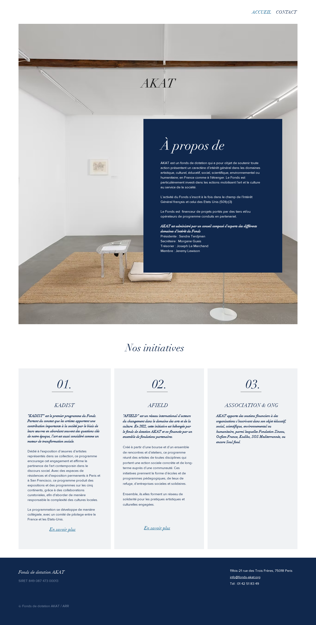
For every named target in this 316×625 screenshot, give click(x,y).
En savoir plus (63, 529)
